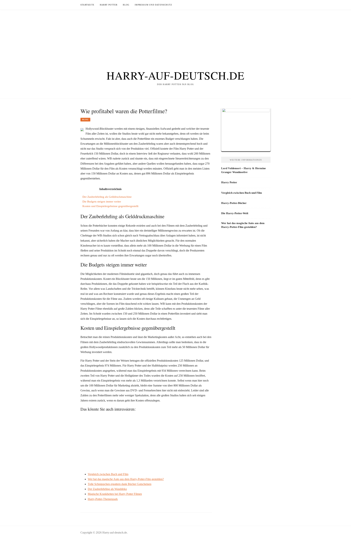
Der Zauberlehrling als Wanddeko (107, 489)
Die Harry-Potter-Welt (234, 213)
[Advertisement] (175, 35)
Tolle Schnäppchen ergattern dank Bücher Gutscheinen (119, 484)
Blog (126, 5)
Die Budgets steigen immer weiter (101, 201)
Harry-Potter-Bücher (234, 203)
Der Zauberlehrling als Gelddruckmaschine (107, 196)
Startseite (87, 5)
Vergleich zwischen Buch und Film (108, 474)
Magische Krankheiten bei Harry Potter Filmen (115, 493)
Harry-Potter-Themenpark (103, 499)
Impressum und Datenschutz (153, 5)
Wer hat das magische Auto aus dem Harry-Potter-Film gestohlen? (126, 479)
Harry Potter (108, 5)
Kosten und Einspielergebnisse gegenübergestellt (110, 206)
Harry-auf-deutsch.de (175, 75)
